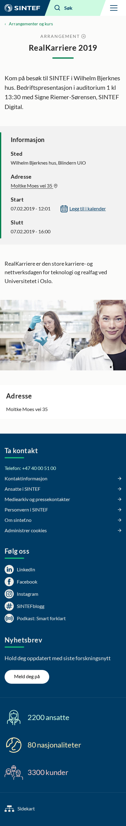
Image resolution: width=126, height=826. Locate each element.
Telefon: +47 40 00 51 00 (30, 468)
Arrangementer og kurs (31, 23)
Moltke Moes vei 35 (32, 185)
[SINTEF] (22, 8)
